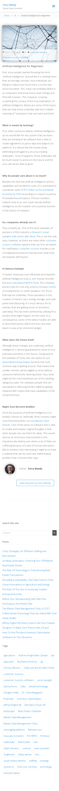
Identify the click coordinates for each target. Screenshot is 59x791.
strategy (44, 760)
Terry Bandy (9, 4)
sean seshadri (41, 748)
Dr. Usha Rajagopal (32, 692)
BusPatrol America (27, 661)
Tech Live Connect (27, 766)
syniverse (9, 766)
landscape (9, 711)
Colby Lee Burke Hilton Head (39, 667)
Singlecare (9, 754)
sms (37, 754)
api (52, 655)
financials (9, 698)
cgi (41, 661)
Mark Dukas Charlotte (29, 711)
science (26, 748)
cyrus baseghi (44, 680)
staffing (33, 760)
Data (23, 686)
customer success (38, 52)
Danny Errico (10, 686)
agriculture (9, 655)
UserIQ (52, 286)
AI (25, 52)
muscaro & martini (13, 735)
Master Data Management (17, 717)
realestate (9, 742)
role (35, 742)
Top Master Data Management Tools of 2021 (26, 608)
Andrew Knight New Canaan (33, 655)
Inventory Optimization (29, 698)
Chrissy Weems (12, 667)
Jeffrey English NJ (12, 704)
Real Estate (24, 742)
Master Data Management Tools (21, 723)
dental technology (38, 686)
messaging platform (14, 729)
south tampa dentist (14, 760)
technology (46, 766)
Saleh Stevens (11, 748)
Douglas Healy (11, 692)
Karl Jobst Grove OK (35, 704)
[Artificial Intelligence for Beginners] (29, 43)
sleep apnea (24, 754)
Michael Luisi (35, 729)
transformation (12, 773)
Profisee (45, 735)
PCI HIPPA (32, 735)
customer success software (15, 57)
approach (9, 661)
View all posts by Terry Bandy (35, 483)
